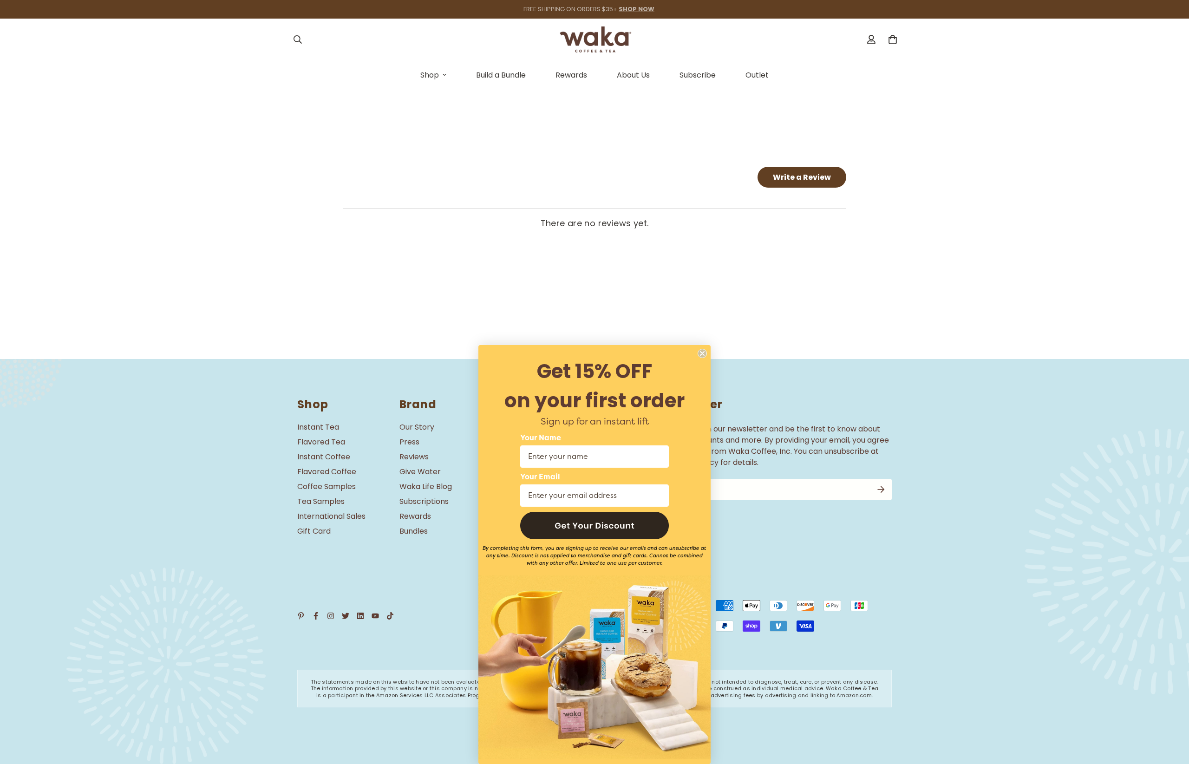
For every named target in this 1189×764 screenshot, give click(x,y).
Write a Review (802, 177)
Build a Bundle (501, 75)
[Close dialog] (702, 353)
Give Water (420, 471)
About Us (633, 75)
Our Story (416, 427)
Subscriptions (424, 501)
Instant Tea (318, 427)
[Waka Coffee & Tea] (594, 39)
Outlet (757, 75)
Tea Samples (321, 501)
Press (409, 442)
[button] (594, 525)
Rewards (571, 75)
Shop (429, 75)
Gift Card (314, 531)
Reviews (414, 456)
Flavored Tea (321, 442)
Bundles (413, 531)
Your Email (540, 477)
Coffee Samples (326, 486)
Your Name (540, 438)
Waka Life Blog (425, 486)
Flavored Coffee (326, 471)
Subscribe (697, 75)
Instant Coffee (323, 456)
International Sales (331, 516)
